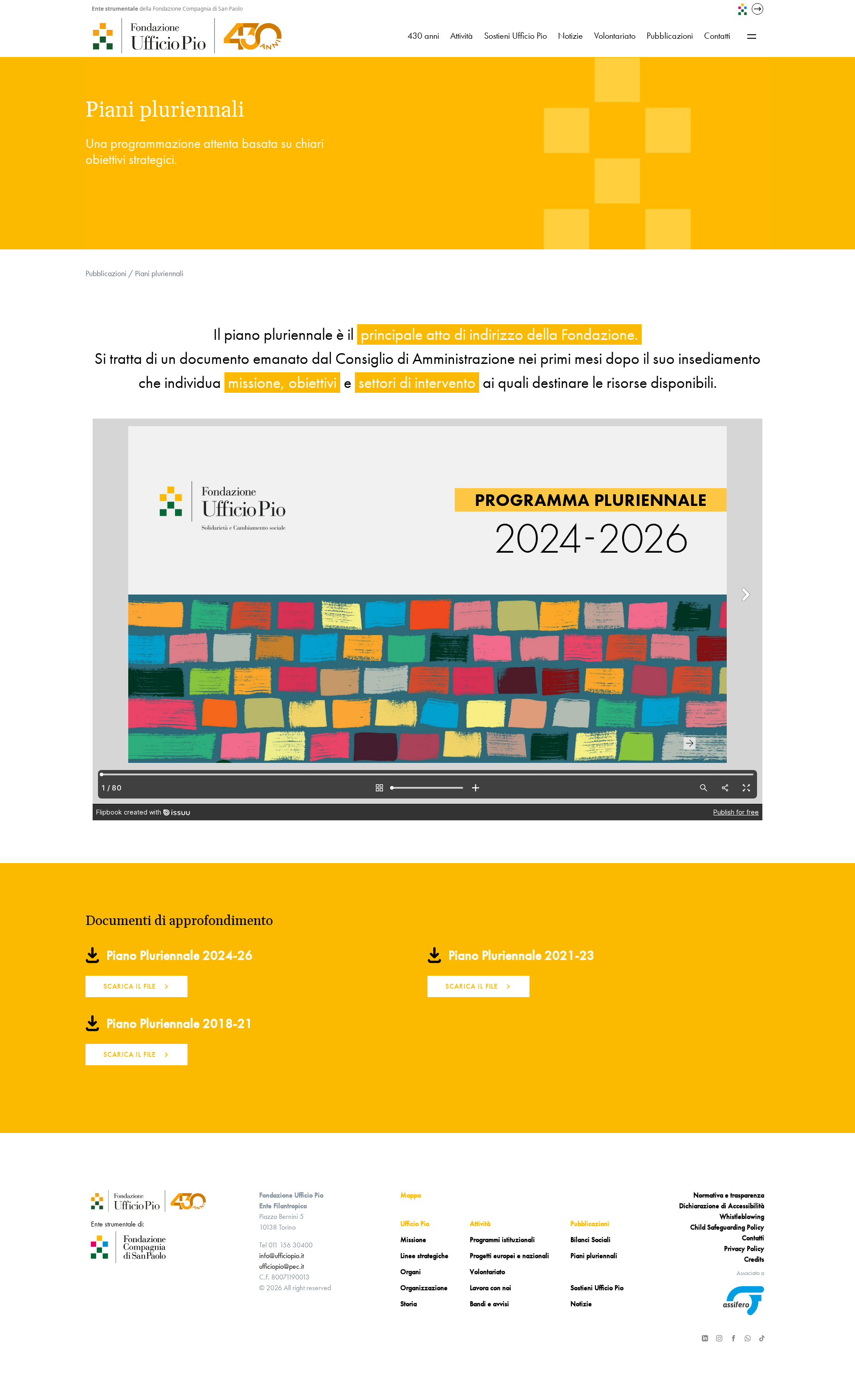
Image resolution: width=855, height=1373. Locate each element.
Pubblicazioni (670, 35)
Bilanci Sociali (590, 1239)
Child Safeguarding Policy (727, 1227)
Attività (461, 35)
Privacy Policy (744, 1248)
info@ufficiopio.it (281, 1255)
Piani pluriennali (593, 1255)
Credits (754, 1259)
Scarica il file (129, 986)
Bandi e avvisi (489, 1303)
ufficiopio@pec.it (281, 1266)
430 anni (423, 35)
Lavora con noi (490, 1287)
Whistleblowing (742, 1216)
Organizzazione (424, 1287)
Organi (410, 1271)
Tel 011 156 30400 (286, 1245)
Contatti (717, 35)
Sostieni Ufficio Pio (515, 35)
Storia (408, 1303)
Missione (413, 1239)
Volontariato (614, 35)
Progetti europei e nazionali (509, 1255)
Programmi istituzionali (502, 1239)
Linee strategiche (424, 1255)
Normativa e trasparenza (728, 1195)
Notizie (570, 35)
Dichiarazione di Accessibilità (721, 1205)
